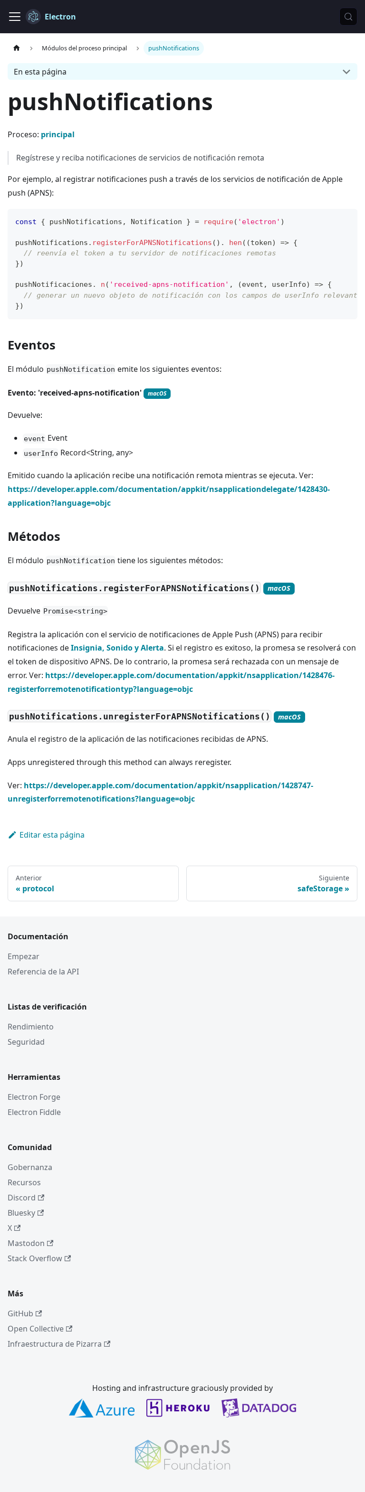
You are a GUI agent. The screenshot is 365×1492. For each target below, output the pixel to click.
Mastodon (26, 1243)
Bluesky (21, 1213)
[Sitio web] (17, 48)
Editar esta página (52, 835)
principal (58, 134)
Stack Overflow (35, 1258)
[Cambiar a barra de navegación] (15, 16)
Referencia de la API (43, 971)
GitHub (20, 1313)
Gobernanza (30, 1167)
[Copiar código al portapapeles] (346, 221)
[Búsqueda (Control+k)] (348, 17)
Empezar (23, 956)
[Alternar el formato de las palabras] (328, 221)
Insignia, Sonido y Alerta (117, 647)
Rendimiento (31, 1026)
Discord (22, 1197)
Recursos (24, 1182)
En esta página (40, 71)
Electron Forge (34, 1097)
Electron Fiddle (34, 1112)
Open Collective (36, 1328)
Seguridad (26, 1042)
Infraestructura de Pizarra (55, 1344)
